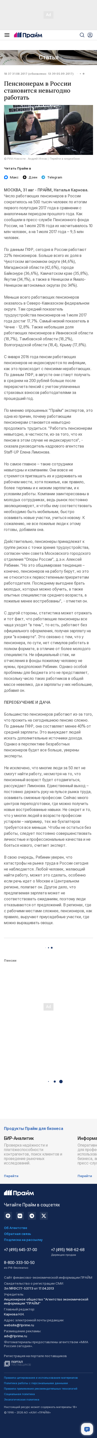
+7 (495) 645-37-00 (20, 1250)
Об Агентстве (15, 1228)
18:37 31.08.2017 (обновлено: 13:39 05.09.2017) (39, 73)
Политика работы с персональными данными (36, 1383)
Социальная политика (19, 1394)
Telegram (54, 177)
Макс (14, 177)
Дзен (33, 177)
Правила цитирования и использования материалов (41, 1377)
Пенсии (10, 960)
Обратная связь (17, 1234)
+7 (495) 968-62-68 (68, 1252)
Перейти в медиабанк (65, 158)
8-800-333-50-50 (19, 1265)
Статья (48, 57)
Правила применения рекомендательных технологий (40, 1388)
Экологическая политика (21, 1399)
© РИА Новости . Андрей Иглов (25, 158)
